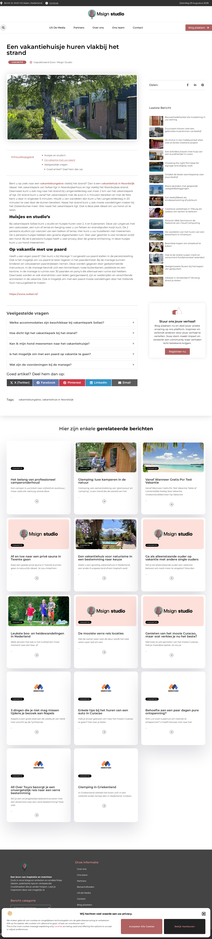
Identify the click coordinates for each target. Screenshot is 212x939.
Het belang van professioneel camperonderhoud (33, 481)
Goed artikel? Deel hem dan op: (65, 169)
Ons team (118, 27)
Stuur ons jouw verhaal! (177, 321)
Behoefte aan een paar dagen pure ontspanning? (172, 711)
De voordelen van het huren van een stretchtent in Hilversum (184, 233)
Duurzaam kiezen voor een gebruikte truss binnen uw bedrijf (183, 129)
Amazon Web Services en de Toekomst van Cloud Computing (182, 221)
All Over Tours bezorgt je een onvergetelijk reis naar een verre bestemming (35, 790)
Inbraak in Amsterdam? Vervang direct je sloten (182, 279)
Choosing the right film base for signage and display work (182, 164)
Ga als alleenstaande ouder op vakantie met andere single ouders (171, 558)
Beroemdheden (85, 887)
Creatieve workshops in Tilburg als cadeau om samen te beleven (183, 210)
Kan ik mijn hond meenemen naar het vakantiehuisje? (72, 343)
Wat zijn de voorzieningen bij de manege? (72, 364)
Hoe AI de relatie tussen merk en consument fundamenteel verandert (185, 256)
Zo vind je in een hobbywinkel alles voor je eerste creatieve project (184, 141)
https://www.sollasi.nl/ (23, 294)
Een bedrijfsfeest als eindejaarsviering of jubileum (181, 198)
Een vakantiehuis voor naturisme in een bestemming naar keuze (105, 558)
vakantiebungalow (52, 183)
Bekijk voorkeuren (185, 926)
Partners (79, 27)
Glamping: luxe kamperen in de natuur (102, 481)
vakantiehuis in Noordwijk (117, 183)
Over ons (98, 27)
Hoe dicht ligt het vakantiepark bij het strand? (72, 333)
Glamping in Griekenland (97, 787)
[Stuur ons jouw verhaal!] (177, 311)
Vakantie (17, 62)
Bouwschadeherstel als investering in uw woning (185, 118)
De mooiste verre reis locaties (101, 633)
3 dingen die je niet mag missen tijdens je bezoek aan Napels (35, 711)
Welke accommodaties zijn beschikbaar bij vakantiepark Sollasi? (72, 322)
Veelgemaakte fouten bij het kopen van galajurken (184, 267)
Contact (138, 27)
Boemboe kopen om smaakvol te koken (183, 244)
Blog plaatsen (84, 904)
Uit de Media (84, 892)
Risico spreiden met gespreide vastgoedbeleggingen (181, 187)
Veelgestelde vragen (56, 164)
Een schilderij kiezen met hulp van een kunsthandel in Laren (184, 153)
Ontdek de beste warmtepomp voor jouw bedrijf (184, 175)
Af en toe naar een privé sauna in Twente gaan (36, 558)
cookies (58, 926)
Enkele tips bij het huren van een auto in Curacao (103, 711)
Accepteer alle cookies (141, 926)
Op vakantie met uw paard (59, 159)
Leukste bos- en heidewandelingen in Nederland (37, 635)
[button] (203, 913)
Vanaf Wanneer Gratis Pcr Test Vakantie (168, 481)
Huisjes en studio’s (55, 155)
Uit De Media (57, 27)
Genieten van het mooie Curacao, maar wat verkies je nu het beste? (171, 635)
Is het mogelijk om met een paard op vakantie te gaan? (72, 354)
